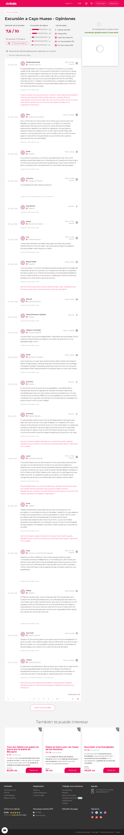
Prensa (6, 793)
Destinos (36, 790)
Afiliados (65, 793)
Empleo (65, 803)
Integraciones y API (69, 798)
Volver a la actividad (12, 12)
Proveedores (67, 790)
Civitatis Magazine (40, 793)
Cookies (117, 832)
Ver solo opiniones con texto (20, 55)
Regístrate (113, 3)
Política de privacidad (106, 832)
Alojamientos (67, 801)
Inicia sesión (100, 3)
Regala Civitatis (10, 798)
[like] (40, 730)
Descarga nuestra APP (43, 809)
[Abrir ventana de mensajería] (5, 830)
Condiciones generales (82, 832)
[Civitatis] (11, 3)
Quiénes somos (10, 790)
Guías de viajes (38, 795)
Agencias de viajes (69, 795)
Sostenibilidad (9, 795)
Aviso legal (94, 832)
